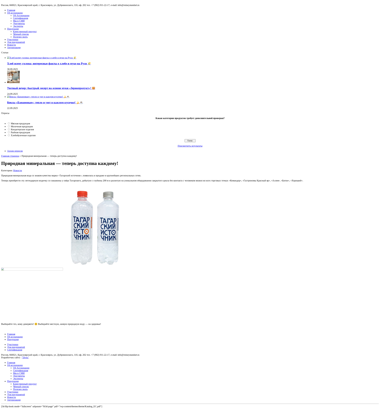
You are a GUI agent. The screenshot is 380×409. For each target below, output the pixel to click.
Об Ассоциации (21, 15)
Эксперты (18, 26)
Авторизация (13, 47)
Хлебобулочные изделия (23, 135)
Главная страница (10, 156)
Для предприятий (16, 42)
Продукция (13, 29)
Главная (11, 10)
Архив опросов (15, 151)
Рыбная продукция (20, 132)
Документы (19, 23)
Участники (12, 39)
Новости (11, 45)
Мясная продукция (20, 123)
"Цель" (25, 357)
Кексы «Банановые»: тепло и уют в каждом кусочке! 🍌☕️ (45, 102)
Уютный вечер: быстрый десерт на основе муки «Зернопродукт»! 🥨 (51, 88)
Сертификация (20, 18)
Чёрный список (21, 34)
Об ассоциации (15, 13)
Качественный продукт (25, 31)
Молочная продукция (22, 126)
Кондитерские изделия (22, 129)
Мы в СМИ (19, 21)
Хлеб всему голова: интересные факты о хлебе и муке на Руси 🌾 (49, 63)
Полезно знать (20, 37)
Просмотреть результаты (190, 146)
